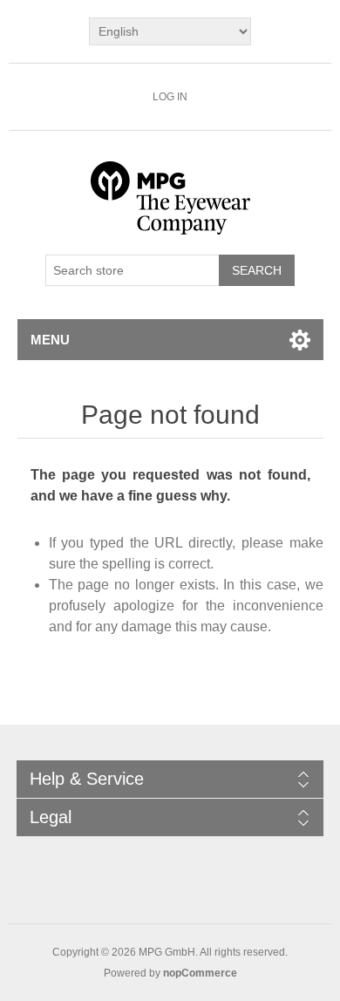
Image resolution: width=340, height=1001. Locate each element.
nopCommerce (200, 973)
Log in (170, 97)
